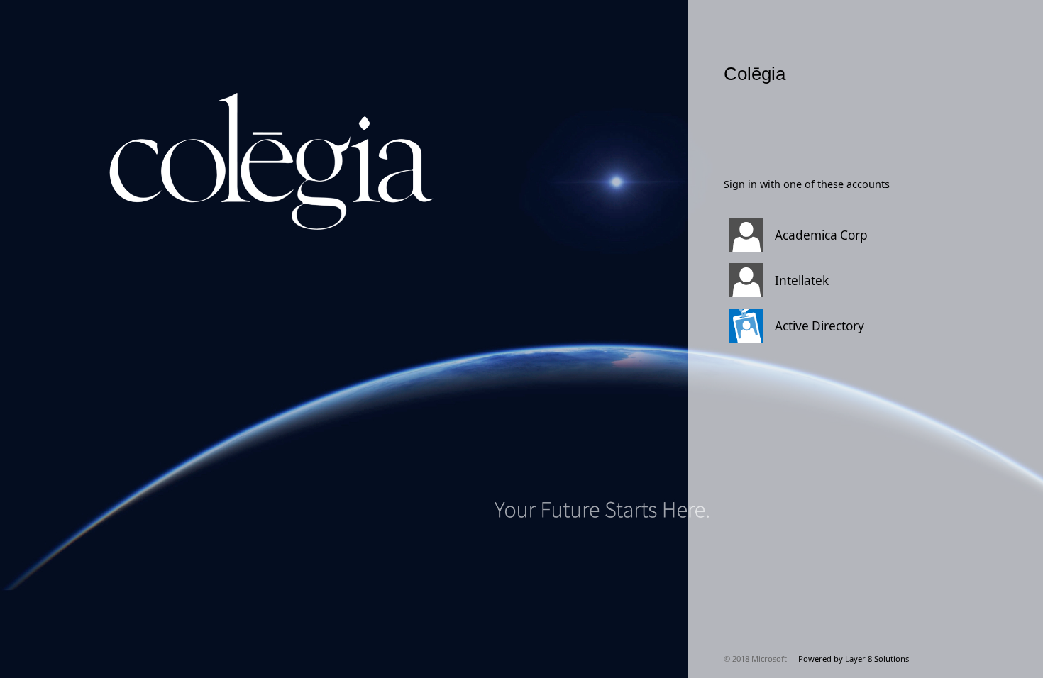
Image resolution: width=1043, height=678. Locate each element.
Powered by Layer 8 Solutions (853, 658)
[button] (848, 234)
